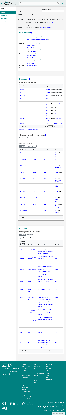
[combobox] (39, 3)
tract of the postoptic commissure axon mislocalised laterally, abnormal (45, 345)
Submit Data (37, 368)
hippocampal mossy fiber (33, 49)
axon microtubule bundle (33, 59)
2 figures (48, 113)
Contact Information (27, 397)
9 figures (48, 89)
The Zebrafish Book (39, 373)
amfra (31, 281)
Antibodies (24, 372)
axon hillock (30, 57)
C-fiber (28, 42)
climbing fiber (30, 45)
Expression (24, 368)
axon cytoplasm (31, 55)
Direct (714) (22, 234)
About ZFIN (25, 393)
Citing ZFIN (25, 395)
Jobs (47, 370)
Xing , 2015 (57, 123)
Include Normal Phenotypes (29, 237)
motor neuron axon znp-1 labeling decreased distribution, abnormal (46, 304)
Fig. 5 (56, 178)
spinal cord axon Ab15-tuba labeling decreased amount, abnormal (45, 319)
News (47, 366)
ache (31, 249)
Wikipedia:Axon (47, 25)
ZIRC (35, 375)
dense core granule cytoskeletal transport (37, 39)
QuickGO (42, 27)
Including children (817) (32, 234)
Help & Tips (25, 387)
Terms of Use (60, 403)
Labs (47, 377)
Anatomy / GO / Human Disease (26, 374)
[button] (23, 86)
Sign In (63, 3)
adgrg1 (32, 269)
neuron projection (31, 65)
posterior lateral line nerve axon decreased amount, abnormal (46, 268)
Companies (49, 379)
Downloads (37, 366)
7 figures (48, 92)
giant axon (29, 47)
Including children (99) (31, 146)
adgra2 (32, 258)
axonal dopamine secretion (34, 36)
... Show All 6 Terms (32, 51)
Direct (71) (22, 146)
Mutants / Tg (25, 370)
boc (31, 342)
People (48, 375)
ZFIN (35, 382)
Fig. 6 (56, 153)
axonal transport (31, 37)
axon (2, 8)
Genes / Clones (26, 366)
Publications (25, 377)
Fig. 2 (56, 197)
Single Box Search (26, 391)
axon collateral (30, 53)
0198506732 (50, 22)
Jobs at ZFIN (25, 398)
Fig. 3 (56, 210)
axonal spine (30, 60)
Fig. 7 (56, 159)
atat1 (32, 321)
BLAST (35, 380)
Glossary (24, 389)
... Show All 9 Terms (32, 63)
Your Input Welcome (58, 413)
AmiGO (49, 27)
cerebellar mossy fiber (32, 43)
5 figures (48, 95)
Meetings (48, 368)
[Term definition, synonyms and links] (41, 36)
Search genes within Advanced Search (29, 129)
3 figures (48, 98)
